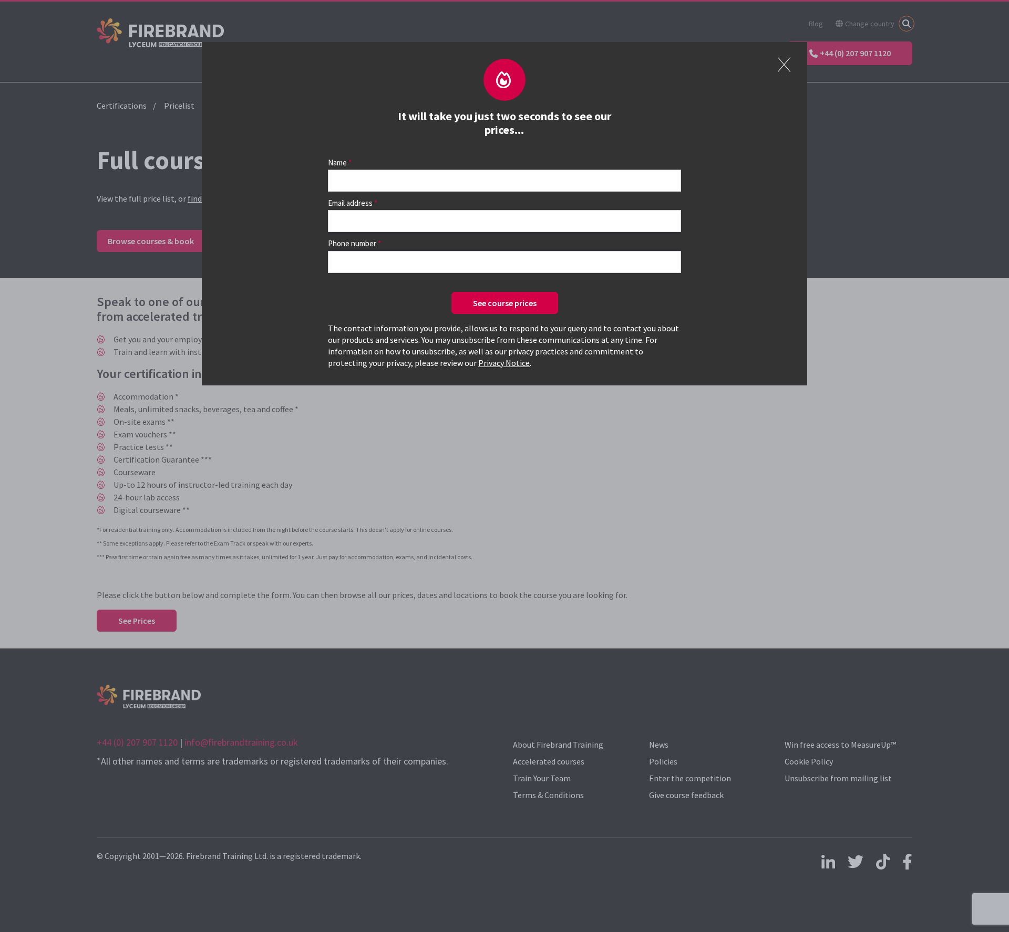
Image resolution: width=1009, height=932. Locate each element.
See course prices (505, 303)
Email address (350, 203)
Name (337, 162)
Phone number (352, 243)
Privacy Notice (504, 363)
